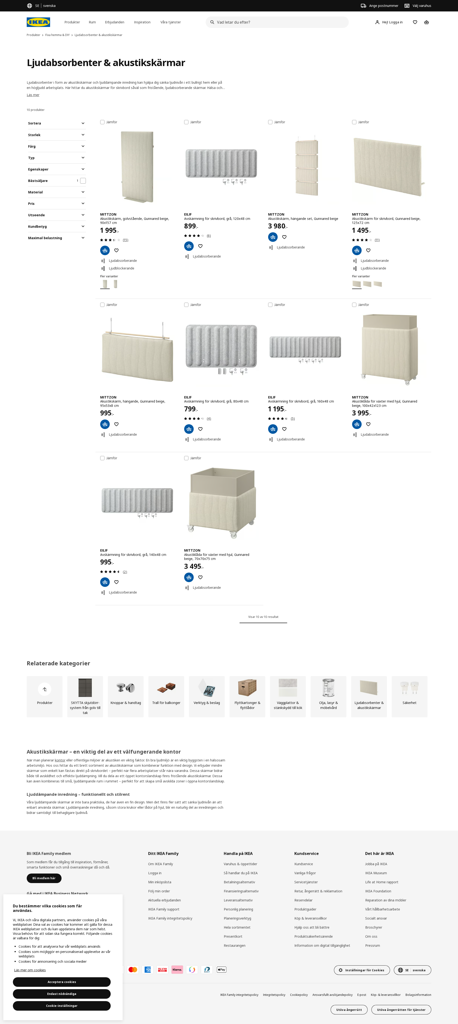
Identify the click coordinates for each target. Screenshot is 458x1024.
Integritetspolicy (274, 995)
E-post (361, 995)
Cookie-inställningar (62, 1006)
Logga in (154, 873)
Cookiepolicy (299, 995)
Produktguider (305, 909)
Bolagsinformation (418, 995)
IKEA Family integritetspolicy (170, 918)
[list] (229, 696)
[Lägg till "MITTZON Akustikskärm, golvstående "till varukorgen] (105, 250)
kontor (60, 760)
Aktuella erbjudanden (164, 900)
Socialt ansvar (376, 918)
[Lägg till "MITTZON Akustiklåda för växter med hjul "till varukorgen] (357, 424)
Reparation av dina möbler (385, 900)
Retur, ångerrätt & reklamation (318, 891)
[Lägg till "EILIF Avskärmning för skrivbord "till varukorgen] (189, 246)
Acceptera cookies (62, 982)
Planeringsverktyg (237, 918)
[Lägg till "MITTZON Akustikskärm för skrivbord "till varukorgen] (357, 250)
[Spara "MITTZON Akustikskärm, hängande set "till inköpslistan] (284, 237)
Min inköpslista (159, 882)
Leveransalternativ (238, 900)
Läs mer (33, 95)
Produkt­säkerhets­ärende (313, 936)
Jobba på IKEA (376, 864)
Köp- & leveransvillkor (386, 995)
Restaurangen (234, 945)
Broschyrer (373, 927)
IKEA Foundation (378, 891)
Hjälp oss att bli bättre (311, 927)
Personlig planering (238, 909)
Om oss (371, 936)
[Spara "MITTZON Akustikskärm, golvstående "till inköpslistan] (116, 250)
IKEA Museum (376, 873)
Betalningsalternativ (239, 882)
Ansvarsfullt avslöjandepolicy (332, 995)
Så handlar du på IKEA (241, 873)
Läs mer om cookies (30, 970)
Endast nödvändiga (61, 994)
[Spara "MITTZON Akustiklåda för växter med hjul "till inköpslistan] (368, 424)
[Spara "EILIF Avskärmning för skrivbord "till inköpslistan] (200, 246)
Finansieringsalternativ (241, 891)
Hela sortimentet (237, 927)
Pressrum (372, 945)
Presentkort (233, 936)
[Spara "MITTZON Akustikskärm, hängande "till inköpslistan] (116, 424)
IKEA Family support (163, 909)
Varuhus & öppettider (240, 864)
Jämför (111, 122)
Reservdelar (303, 900)
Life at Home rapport (381, 882)
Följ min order (159, 891)
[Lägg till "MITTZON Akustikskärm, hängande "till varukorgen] (105, 424)
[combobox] (276, 22)
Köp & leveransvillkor (310, 918)
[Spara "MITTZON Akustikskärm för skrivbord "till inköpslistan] (368, 250)
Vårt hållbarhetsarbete (382, 909)
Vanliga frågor (305, 873)
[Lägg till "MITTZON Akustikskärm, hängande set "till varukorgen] (273, 237)
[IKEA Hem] (38, 22)
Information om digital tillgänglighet (322, 945)
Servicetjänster (306, 882)
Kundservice (303, 864)
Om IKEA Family (160, 864)
